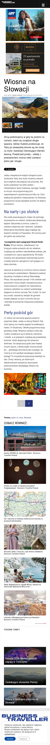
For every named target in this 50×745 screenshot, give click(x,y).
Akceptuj (10, 739)
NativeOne (25, 623)
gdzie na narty (17, 417)
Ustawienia (23, 739)
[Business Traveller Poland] (8, 2)
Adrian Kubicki (17, 95)
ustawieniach (9, 734)
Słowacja (27, 417)
